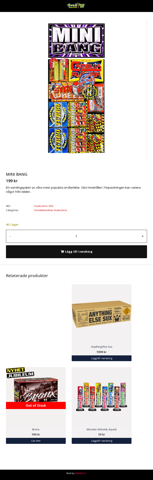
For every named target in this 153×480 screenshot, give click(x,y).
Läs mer (36, 440)
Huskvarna (60, 210)
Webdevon (80, 473)
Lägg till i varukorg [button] (101, 358)
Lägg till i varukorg (78, 251)
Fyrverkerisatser (43, 210)
